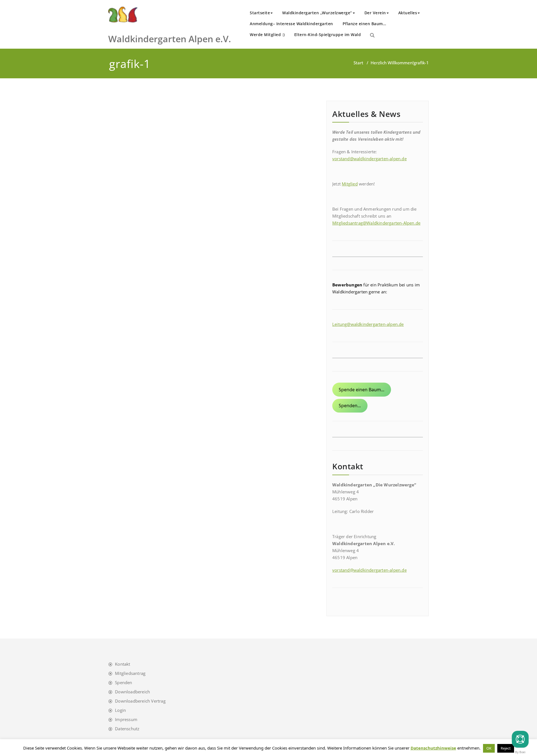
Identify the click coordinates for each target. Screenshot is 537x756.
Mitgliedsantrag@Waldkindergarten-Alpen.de (376, 223)
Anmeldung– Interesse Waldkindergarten (291, 23)
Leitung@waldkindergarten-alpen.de (368, 324)
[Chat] (520, 739)
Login (120, 710)
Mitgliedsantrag (130, 673)
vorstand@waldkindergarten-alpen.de (369, 158)
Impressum (126, 719)
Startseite (260, 12)
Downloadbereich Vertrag (140, 701)
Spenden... (350, 405)
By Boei (520, 752)
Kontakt (122, 664)
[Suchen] (372, 35)
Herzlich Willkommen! (392, 62)
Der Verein (375, 12)
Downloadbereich (132, 691)
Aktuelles (407, 12)
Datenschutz (127, 728)
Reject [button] (506, 748)
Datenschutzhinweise (433, 748)
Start (358, 62)
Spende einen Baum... (361, 390)
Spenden (123, 682)
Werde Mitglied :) (267, 34)
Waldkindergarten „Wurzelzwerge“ (317, 12)
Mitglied (350, 184)
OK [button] (488, 748)
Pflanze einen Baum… (364, 23)
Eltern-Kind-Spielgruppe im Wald (327, 34)
